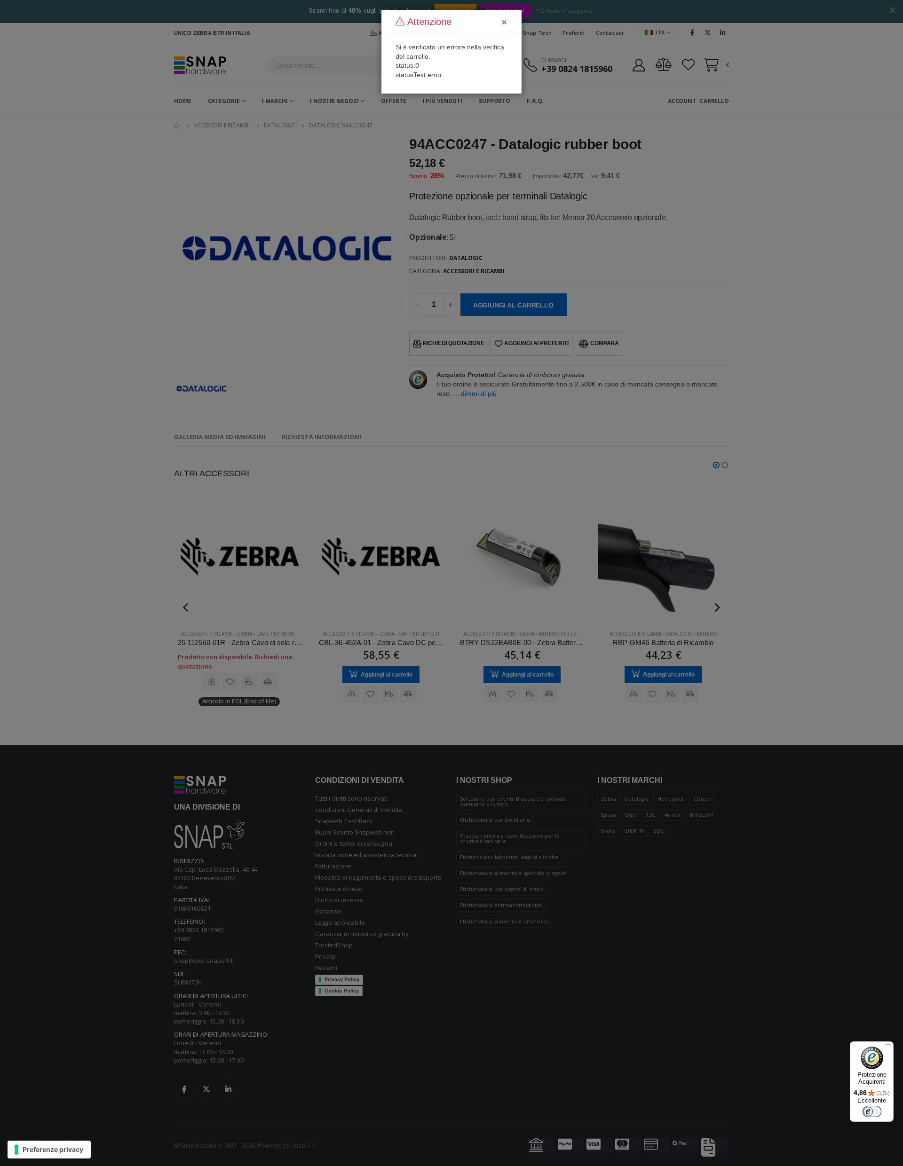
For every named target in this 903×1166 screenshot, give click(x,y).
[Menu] (888, 1047)
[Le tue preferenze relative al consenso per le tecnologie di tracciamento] (49, 1149)
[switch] (872, 1111)
